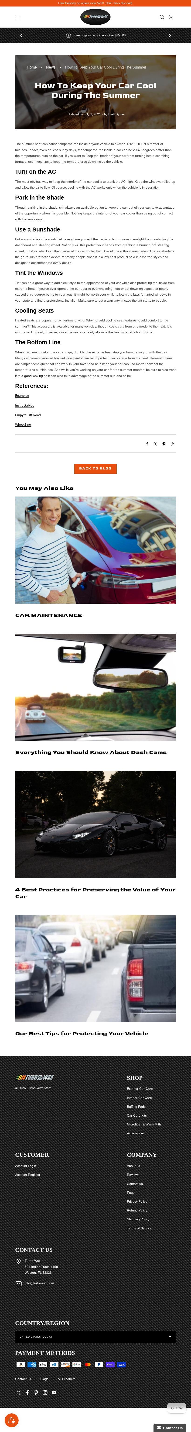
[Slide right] (170, 35)
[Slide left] (21, 35)
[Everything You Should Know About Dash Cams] (95, 700)
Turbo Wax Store (39, 1088)
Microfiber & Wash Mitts (144, 1124)
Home (32, 67)
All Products (66, 1379)
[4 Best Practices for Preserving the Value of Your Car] (95, 840)
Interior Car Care (139, 1098)
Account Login (25, 1166)
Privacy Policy (137, 1201)
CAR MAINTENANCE (48, 615)
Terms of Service (139, 1228)
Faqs (130, 1192)
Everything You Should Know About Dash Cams (91, 752)
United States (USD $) (36, 1336)
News (51, 67)
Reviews (133, 1175)
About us (133, 1166)
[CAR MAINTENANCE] (95, 562)
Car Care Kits (137, 1115)
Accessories (136, 1133)
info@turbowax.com (39, 1283)
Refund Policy (137, 1210)
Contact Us (172, 1428)
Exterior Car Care (140, 1088)
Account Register (27, 1175)
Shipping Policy (138, 1219)
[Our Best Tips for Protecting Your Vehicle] (95, 981)
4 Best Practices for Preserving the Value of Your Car (95, 893)
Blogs (44, 1379)
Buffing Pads (136, 1106)
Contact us (135, 1184)
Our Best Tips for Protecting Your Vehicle (81, 1033)
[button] (17, 17)
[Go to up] (185, 1418)
